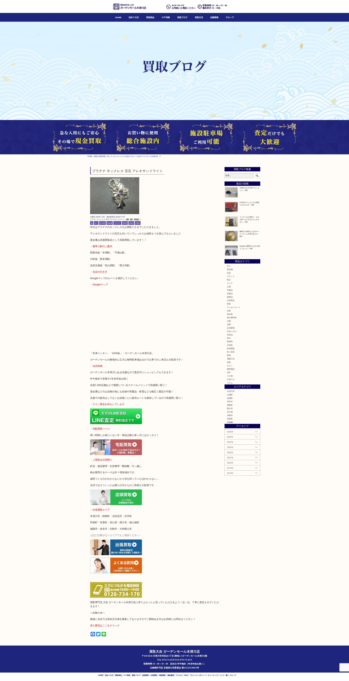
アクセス (179, 675)
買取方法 (199, 17)
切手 (229, 372)
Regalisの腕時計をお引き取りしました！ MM (250, 247)
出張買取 (154, 675)
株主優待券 (232, 317)
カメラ (230, 283)
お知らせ (231, 379)
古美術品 (231, 300)
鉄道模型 (231, 348)
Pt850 (138, 223)
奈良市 (230, 401)
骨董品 (230, 290)
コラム (230, 382)
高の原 (230, 411)
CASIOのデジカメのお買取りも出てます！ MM (249, 203)
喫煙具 (230, 341)
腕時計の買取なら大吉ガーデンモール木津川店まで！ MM (249, 233)
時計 (229, 279)
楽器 (229, 362)
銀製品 (230, 296)
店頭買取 (145, 675)
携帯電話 (231, 369)
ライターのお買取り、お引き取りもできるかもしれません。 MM (249, 219)
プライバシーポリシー (197, 675)
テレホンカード (233, 307)
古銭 (229, 320)
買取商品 (150, 17)
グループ (230, 17)
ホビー (230, 365)
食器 (229, 303)
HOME (118, 17)
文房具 (230, 345)
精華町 (230, 405)
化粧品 (230, 334)
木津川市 (231, 391)
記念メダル (232, 331)
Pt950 (125, 223)
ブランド (231, 276)
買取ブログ (182, 17)
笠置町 (230, 418)
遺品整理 (170, 675)
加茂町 (230, 398)
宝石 (229, 272)
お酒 (229, 286)
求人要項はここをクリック (105, 625)
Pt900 (131, 223)
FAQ (186, 675)
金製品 (230, 293)
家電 (229, 355)
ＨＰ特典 (166, 17)
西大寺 (230, 408)
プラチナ (117, 223)
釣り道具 (231, 351)
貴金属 (109, 223)
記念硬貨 (231, 327)
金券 (229, 310)
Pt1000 (102, 223)
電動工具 (231, 358)
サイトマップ (213, 675)
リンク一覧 (223, 675)
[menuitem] (118, 17)
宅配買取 (162, 675)
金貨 (229, 324)
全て (96, 223)
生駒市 (230, 415)
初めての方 (134, 17)
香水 (229, 338)
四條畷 (230, 422)
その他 (230, 375)
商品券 (230, 314)
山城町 (230, 394)
